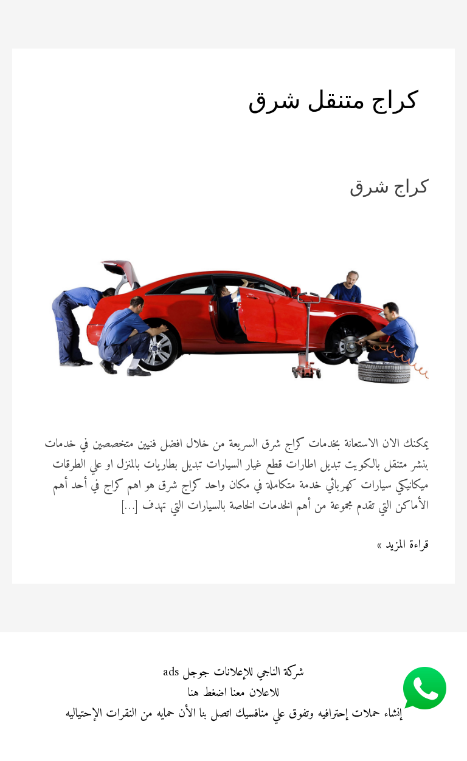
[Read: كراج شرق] (233, 313)
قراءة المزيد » (403, 545)
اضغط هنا (207, 693)
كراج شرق (389, 188)
